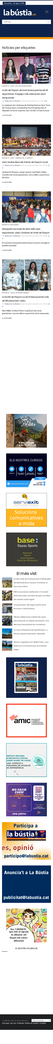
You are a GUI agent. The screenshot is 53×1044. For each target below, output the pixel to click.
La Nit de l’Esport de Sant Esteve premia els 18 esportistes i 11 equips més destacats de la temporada (25, 94)
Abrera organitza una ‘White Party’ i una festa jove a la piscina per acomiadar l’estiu (31, 646)
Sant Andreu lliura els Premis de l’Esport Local (25, 162)
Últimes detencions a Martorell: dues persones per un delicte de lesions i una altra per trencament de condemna (31, 621)
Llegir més (7, 115)
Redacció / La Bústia (12, 101)
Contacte (43, 1023)
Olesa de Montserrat (19, 293)
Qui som (13, 1023)
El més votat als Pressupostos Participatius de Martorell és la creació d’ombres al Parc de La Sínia (32, 583)
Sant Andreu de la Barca (21, 158)
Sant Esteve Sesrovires (21, 86)
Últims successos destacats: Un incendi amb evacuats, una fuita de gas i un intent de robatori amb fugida (32, 596)
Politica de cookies (31, 1023)
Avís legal (5, 1023)
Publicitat (20, 1023)
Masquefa (14, 225)
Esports (5, 86)
